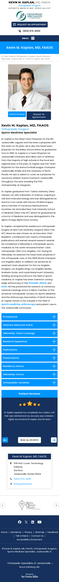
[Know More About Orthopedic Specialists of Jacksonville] (29, 16)
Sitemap (39, 532)
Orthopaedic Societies (16, 382)
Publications (10, 349)
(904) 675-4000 (31, 31)
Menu (25, 38)
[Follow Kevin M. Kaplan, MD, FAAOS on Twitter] (26, 522)
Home (4, 532)
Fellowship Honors (13, 374)
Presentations (11, 358)
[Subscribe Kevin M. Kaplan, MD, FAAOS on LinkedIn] (32, 522)
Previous (5, 440)
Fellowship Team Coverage (19, 333)
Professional (10, 316)
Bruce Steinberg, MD (29, 567)
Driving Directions (23, 483)
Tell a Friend (22, 535)
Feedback (53, 532)
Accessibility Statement (29, 539)
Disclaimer (16, 532)
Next (54, 440)
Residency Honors (13, 366)
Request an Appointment (31, 24)
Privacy (28, 532)
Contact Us (37, 535)
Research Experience (15, 341)
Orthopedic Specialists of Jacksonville (29, 563)
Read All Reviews (29, 439)
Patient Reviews (17, 114)
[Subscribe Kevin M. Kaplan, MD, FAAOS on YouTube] (39, 522)
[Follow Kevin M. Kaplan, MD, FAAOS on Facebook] (19, 522)
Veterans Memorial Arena (18, 325)
